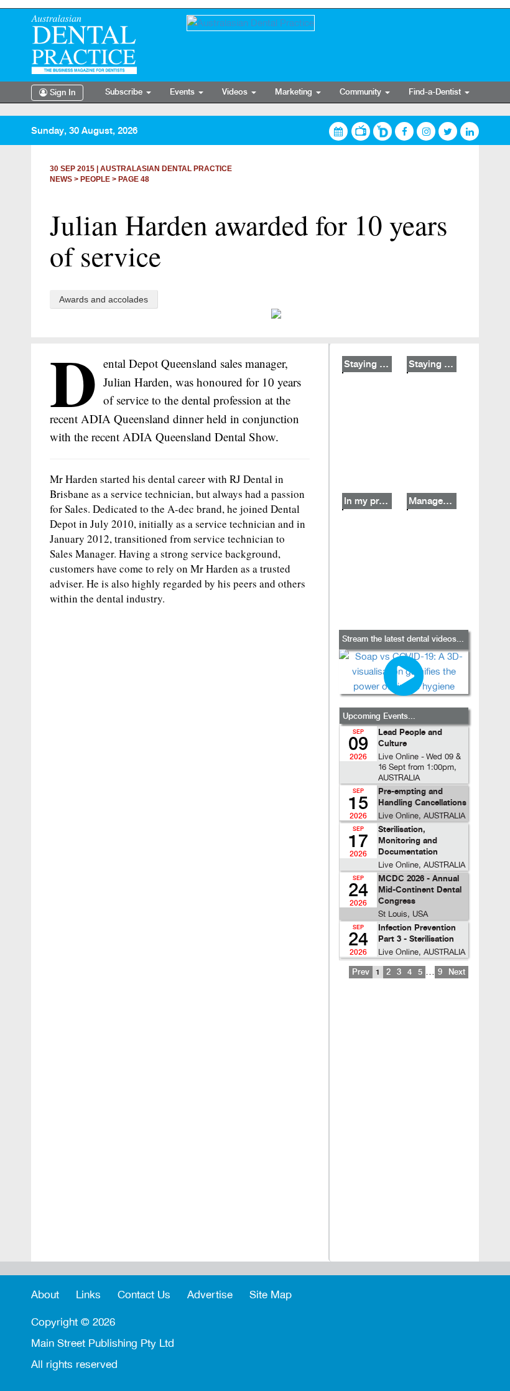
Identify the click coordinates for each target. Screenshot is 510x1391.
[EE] (99, 44)
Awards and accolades (103, 299)
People (95, 179)
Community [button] (362, 92)
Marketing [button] (295, 92)
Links (88, 1294)
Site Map (270, 1294)
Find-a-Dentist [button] (436, 92)
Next (456, 972)
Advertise (210, 1294)
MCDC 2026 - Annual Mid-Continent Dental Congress (419, 890)
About (45, 1294)
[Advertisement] (403, 1128)
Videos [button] (236, 92)
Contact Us (144, 1294)
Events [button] (183, 92)
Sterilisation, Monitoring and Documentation (408, 841)
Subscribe (125, 92)
